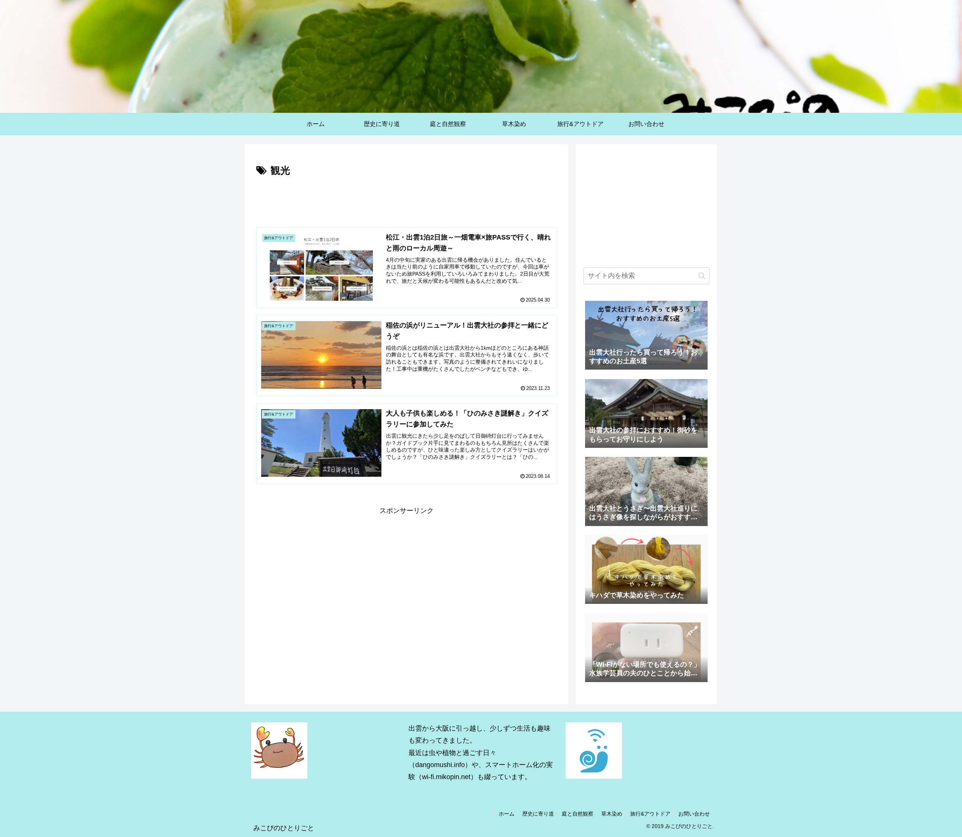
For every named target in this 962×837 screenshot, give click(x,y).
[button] (701, 275)
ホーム (506, 814)
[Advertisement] (406, 200)
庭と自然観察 (577, 814)
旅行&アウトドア (650, 814)
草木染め (611, 814)
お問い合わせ (694, 814)
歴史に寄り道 (538, 814)
